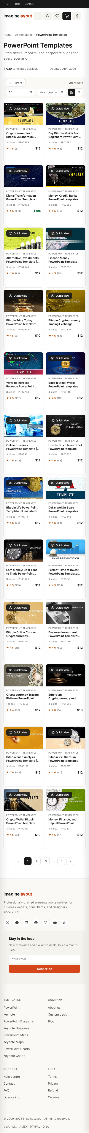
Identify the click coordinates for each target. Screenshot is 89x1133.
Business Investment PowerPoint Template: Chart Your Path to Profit (64, 634)
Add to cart (23, 157)
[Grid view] (71, 92)
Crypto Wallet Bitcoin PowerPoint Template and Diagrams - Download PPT (23, 821)
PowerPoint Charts (16, 1049)
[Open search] (47, 16)
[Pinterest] (36, 922)
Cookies (53, 1097)
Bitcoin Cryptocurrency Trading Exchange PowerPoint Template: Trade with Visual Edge (64, 322)
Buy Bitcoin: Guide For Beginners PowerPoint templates (63, 135)
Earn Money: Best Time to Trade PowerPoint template (22, 572)
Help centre (11, 1076)
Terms (52, 1076)
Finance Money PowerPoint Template (62, 260)
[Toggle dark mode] (7, 4)
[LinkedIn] (26, 922)
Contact (29, 3)
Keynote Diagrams (16, 1028)
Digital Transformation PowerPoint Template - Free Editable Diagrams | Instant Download (22, 197)
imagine (17, 15)
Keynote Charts (14, 1055)
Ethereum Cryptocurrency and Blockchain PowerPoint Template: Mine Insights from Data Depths (64, 696)
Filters (18, 83)
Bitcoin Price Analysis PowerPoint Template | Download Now (21, 759)
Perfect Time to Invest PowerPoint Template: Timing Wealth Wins (63, 572)
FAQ (6, 1090)
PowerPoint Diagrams (18, 1021)
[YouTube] (55, 922)
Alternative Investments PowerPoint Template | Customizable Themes (22, 260)
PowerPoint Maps (15, 1035)
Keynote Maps (13, 1042)
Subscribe (44, 969)
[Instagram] (45, 922)
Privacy (53, 1083)
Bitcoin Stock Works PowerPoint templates (63, 384)
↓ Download (23, 220)
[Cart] (66, 16)
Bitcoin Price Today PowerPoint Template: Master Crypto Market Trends (21, 322)
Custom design (58, 1014)
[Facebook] (17, 922)
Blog (51, 1021)
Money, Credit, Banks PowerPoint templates (63, 197)
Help (17, 3)
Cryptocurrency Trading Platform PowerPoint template (22, 696)
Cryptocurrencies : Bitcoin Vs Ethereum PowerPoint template (20, 135)
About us (54, 1007)
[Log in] (76, 16)
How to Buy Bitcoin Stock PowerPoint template (65, 447)
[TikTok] (64, 922)
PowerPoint (11, 1007)
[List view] (79, 92)
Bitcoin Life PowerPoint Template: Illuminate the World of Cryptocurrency (23, 509)
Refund (53, 1090)
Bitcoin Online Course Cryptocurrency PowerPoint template (21, 634)
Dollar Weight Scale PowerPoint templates (63, 509)
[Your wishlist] (57, 16)
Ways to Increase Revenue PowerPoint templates (20, 384)
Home (7, 34)
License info (11, 1097)
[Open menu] (38, 16)
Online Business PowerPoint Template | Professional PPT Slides (22, 447)
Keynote (9, 1014)
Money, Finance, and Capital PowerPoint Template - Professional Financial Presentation (64, 821)
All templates (24, 34)
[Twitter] (7, 922)
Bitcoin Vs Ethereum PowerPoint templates (63, 759)
